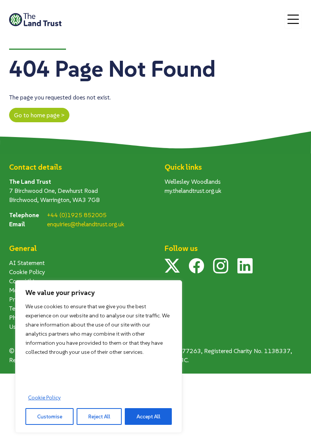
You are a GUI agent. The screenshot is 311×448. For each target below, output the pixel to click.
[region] (98, 356)
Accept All (148, 416)
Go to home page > (39, 115)
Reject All (99, 416)
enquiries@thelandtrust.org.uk (85, 224)
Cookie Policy (44, 397)
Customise (49, 416)
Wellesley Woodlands (193, 181)
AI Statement (27, 263)
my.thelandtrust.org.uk (193, 190)
